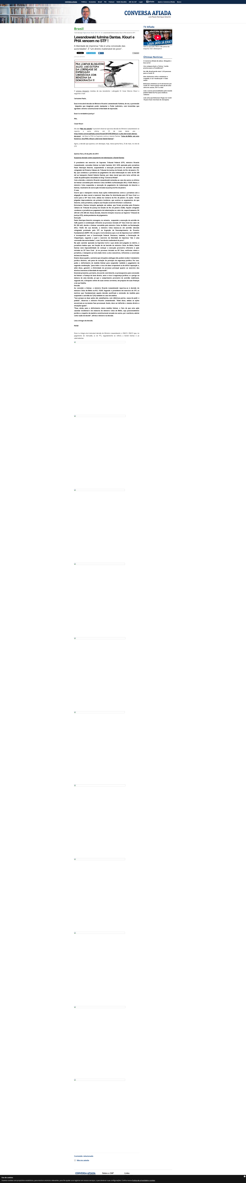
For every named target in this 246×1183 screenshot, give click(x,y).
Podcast (111, 2)
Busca (179, 2)
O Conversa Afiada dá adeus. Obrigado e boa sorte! (157, 62)
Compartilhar (92, 53)
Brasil (100, 2)
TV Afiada (151, 1)
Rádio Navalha (122, 2)
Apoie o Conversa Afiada (166, 2)
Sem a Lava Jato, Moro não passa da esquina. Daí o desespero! (156, 47)
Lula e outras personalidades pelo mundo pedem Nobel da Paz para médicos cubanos (157, 92)
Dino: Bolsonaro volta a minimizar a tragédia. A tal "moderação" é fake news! (155, 78)
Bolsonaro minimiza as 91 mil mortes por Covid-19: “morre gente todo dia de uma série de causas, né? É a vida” (157, 85)
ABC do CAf (133, 2)
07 (99, 33)
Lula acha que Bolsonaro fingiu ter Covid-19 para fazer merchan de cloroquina (157, 99)
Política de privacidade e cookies (143, 1180)
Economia (92, 2)
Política (84, 2)
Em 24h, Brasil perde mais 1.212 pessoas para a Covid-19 (157, 72)
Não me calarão (83, 1160)
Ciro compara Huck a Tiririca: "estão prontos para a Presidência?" (155, 67)
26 (101, 33)
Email (102, 53)
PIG (105, 2)
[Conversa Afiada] (123, 22)
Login (141, 2)
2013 (96, 33)
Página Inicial (72, 1)
